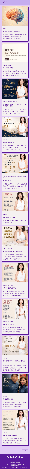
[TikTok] (19, 457)
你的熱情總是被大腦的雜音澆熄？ (12, 251)
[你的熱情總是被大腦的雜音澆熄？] (15, 236)
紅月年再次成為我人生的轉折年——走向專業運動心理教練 (14, 105)
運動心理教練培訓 (8, 399)
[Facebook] (8, 457)
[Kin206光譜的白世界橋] (15, 420)
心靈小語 (5, 101)
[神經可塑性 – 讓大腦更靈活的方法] (15, 16)
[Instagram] (11, 457)
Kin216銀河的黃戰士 (9, 217)
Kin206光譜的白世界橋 (10, 435)
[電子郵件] (22, 457)
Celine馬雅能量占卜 (9, 142)
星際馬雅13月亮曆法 (13, 176)
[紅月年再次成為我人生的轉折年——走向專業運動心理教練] (15, 89)
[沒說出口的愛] (15, 163)
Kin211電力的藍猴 (8, 324)
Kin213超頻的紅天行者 (9, 288)
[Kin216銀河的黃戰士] (15, 201)
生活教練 (5, 65)
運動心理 (5, 28)
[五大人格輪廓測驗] (15, 52)
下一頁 (24, 450)
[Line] (13, 457)
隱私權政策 (12, 463)
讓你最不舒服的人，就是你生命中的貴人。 (14, 361)
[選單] (27, 2)
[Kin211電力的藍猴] (15, 309)
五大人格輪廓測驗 (8, 68)
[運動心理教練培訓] (15, 383)
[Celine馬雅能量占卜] (15, 127)
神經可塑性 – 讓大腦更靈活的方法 (12, 31)
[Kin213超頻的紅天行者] (15, 272)
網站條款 (18, 463)
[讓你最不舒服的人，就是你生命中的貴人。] (15, 345)
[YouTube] (16, 457)
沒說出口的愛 (7, 180)
